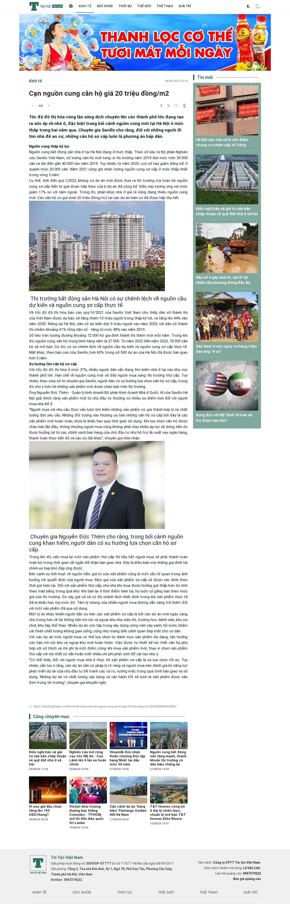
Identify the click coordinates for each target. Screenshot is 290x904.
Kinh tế (85, 6)
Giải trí (185, 6)
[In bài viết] (184, 105)
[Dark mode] (249, 6)
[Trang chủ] (71, 6)
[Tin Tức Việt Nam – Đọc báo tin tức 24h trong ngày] (46, 6)
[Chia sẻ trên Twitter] (168, 105)
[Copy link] (176, 105)
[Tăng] (49, 105)
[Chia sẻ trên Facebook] (161, 105)
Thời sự (125, 6)
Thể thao (165, 6)
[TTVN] (38, 864)
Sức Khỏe (105, 6)
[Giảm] (32, 105)
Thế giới (144, 6)
